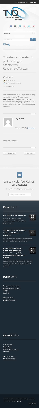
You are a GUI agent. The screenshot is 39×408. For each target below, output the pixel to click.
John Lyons (11, 80)
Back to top (32, 403)
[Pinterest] (24, 26)
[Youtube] (33, 26)
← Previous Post (9, 153)
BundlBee (18, 401)
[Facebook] (11, 26)
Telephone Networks (14, 83)
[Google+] (15, 26)
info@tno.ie (21, 2)
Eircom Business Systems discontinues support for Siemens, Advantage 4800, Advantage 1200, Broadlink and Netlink (14, 253)
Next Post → (29, 153)
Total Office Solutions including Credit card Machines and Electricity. (14, 233)
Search (33, 39)
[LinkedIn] (20, 26)
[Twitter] (29, 26)
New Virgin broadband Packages (14, 215)
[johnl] (21, 118)
